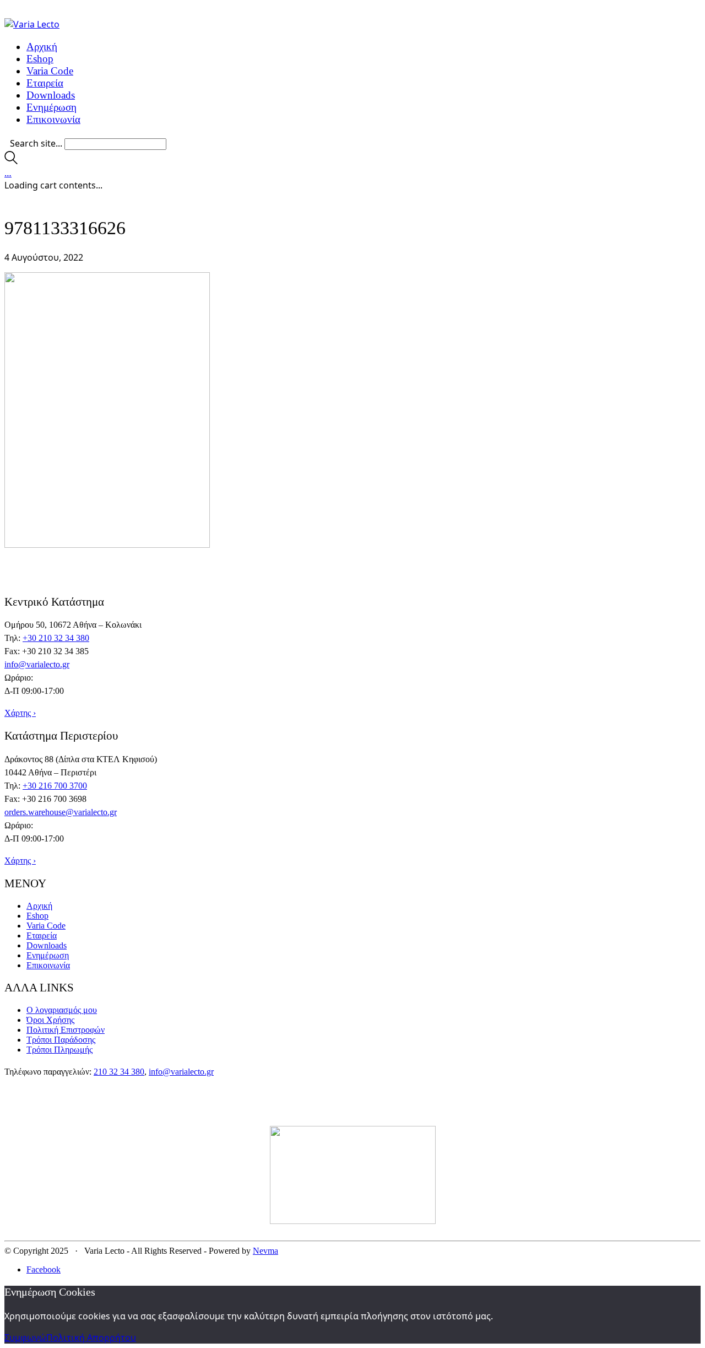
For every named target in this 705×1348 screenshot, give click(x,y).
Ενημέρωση (47, 955)
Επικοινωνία (48, 965)
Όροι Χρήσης (50, 1020)
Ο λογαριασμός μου (61, 1010)
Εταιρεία (41, 935)
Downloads (46, 945)
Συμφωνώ (25, 1337)
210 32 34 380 (119, 1071)
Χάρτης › (20, 713)
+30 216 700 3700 (55, 785)
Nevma (265, 1250)
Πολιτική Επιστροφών (65, 1029)
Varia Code (46, 925)
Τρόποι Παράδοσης (60, 1039)
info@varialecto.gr (36, 664)
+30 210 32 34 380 (56, 638)
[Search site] (11, 161)
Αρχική (39, 905)
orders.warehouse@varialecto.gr (60, 812)
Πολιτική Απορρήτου (91, 1337)
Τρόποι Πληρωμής (59, 1049)
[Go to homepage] (31, 24)
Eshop (37, 915)
